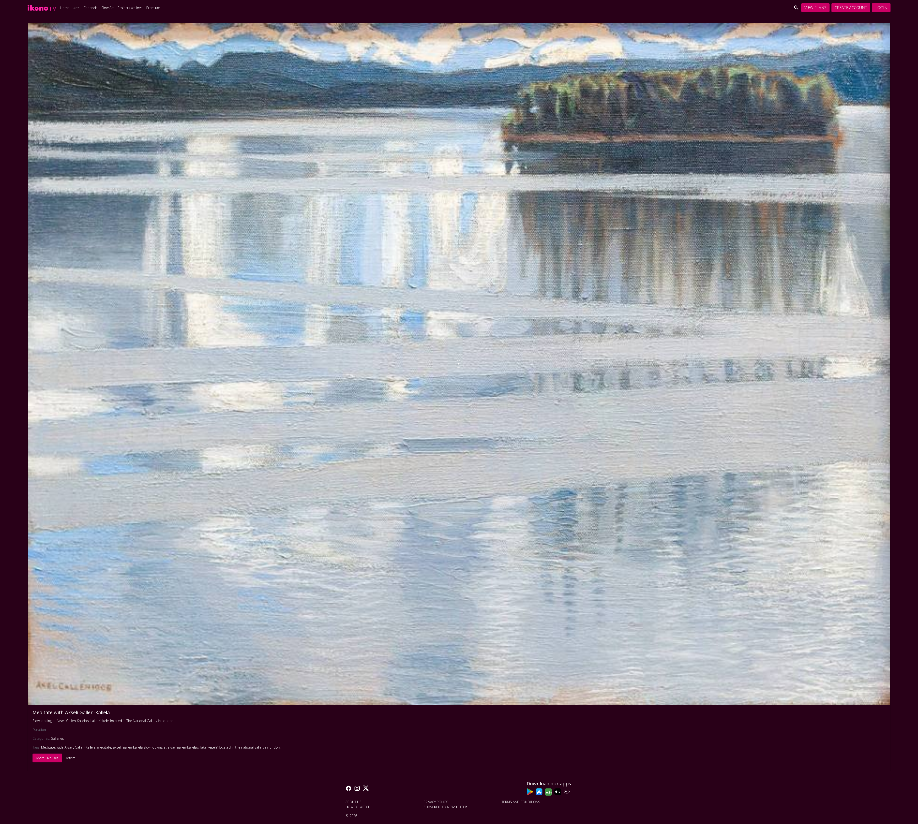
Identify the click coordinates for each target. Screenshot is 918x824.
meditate (104, 747)
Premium (153, 7)
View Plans (815, 7)
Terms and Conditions (521, 802)
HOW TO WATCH (358, 807)
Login (881, 7)
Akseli (69, 747)
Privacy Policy (436, 802)
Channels (90, 7)
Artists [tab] (71, 758)
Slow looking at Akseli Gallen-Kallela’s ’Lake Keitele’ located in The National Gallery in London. (103, 720)
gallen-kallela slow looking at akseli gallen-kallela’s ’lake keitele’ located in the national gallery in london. (201, 747)
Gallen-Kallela (85, 747)
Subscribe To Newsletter (445, 807)
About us (353, 802)
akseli (117, 747)
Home (65, 7)
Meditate (48, 747)
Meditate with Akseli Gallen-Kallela (71, 712)
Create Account (851, 7)
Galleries (57, 738)
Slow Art (107, 7)
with (60, 747)
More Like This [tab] (47, 758)
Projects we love (130, 7)
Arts (76, 7)
